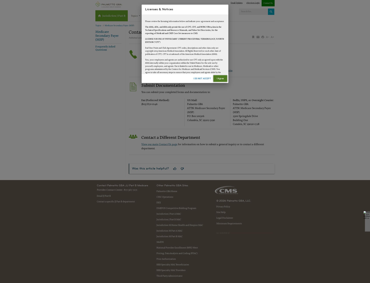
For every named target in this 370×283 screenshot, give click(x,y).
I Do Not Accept (202, 78)
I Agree (220, 78)
